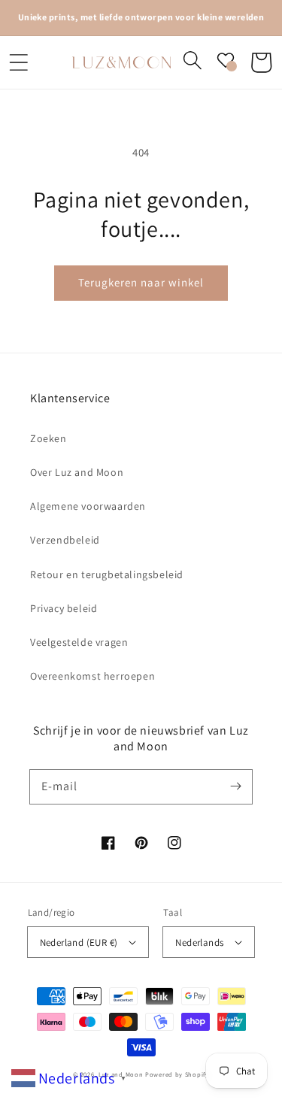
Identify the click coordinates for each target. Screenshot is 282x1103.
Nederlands (199, 942)
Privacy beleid (63, 608)
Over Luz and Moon (76, 472)
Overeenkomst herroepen (92, 676)
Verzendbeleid (65, 540)
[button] (18, 62)
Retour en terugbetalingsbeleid (106, 574)
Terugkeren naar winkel (141, 282)
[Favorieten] (225, 60)
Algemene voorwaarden (88, 506)
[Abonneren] (235, 786)
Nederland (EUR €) (79, 942)
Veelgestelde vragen (79, 642)
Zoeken (48, 438)
